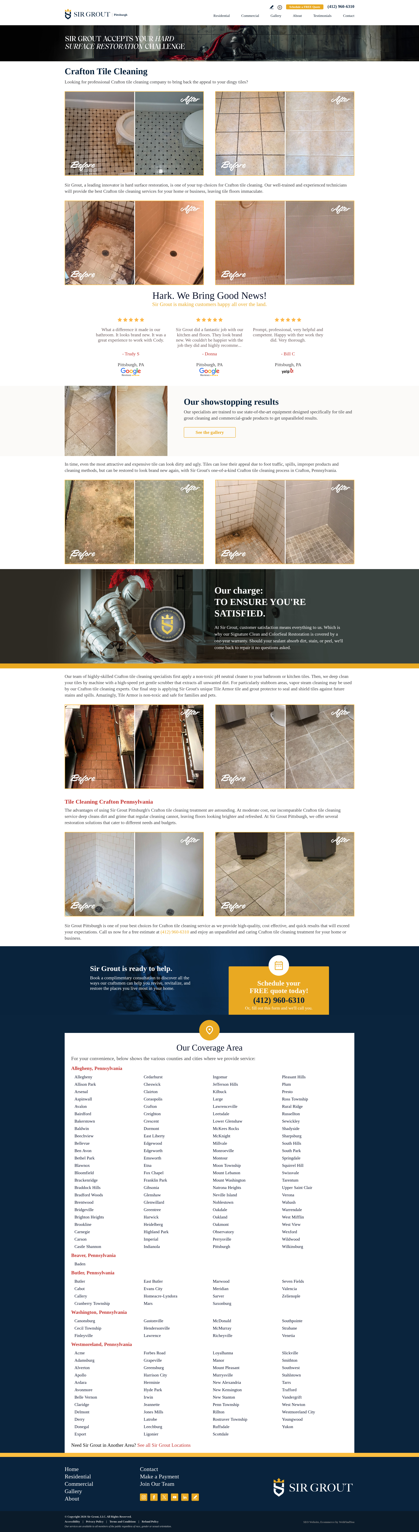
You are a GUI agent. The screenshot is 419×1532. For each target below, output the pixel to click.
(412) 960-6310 (341, 6)
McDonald (222, 1320)
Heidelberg (153, 1224)
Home (72, 1469)
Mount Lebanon (226, 1172)
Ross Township (295, 1099)
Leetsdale (221, 1113)
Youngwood (292, 1419)
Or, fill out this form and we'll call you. (279, 1008)
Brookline (82, 1224)
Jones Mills (153, 1412)
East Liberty (154, 1136)
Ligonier (151, 1434)
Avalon (80, 1106)
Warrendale (292, 1209)
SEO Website (311, 1522)
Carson (80, 1239)
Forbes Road (154, 1353)
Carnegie (82, 1231)
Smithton (289, 1360)
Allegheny (83, 1077)
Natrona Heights (227, 1187)
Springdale (291, 1158)
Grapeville (153, 1360)
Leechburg (153, 1426)
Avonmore (83, 1389)
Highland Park (156, 1231)
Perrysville (222, 1239)
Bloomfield (84, 1172)
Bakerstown (84, 1121)
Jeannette (152, 1404)
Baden (79, 1264)
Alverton (82, 1367)
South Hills (291, 1143)
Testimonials (322, 16)
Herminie (152, 1382)
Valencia (289, 1288)
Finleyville (83, 1335)
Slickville (290, 1353)
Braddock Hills (87, 1187)
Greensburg (154, 1367)
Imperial (151, 1239)
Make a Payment (159, 1476)
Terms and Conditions (122, 1521)
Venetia (288, 1335)
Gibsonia (151, 1187)
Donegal (81, 1426)
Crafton (150, 1106)
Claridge (81, 1404)
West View (291, 1224)
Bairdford (82, 1113)
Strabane (289, 1328)
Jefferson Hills (225, 1084)
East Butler (153, 1281)
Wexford (289, 1231)
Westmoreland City (298, 1412)
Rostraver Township (230, 1419)
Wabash (289, 1202)
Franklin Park (155, 1180)
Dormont (151, 1128)
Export (80, 1434)
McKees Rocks (226, 1128)
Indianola (152, 1246)
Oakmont (221, 1224)
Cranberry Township (92, 1303)
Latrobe (150, 1419)
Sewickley (291, 1121)
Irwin (148, 1397)
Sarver (218, 1296)
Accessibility (72, 1521)
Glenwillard (154, 1202)
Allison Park (85, 1084)
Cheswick (152, 1084)
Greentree (152, 1209)
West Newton (293, 1404)
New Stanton (224, 1397)
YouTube (174, 1497)
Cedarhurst (153, 1077)
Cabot (79, 1288)
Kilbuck (220, 1091)
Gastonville (153, 1320)
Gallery (276, 16)
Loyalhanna (223, 1353)
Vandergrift (292, 1397)
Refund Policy (150, 1521)
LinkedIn (185, 1497)
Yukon (287, 1426)
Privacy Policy (95, 1521)
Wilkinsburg (292, 1246)
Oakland (220, 1217)
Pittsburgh (221, 1246)
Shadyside (291, 1128)
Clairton (151, 1091)
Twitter (164, 1497)
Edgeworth (153, 1150)
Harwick (151, 1217)
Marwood (221, 1281)
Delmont (81, 1412)
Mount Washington (229, 1180)
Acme (79, 1353)
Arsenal (81, 1091)
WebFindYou (346, 1522)
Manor (218, 1360)
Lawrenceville (225, 1106)
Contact (348, 16)
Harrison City (155, 1375)
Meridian (220, 1288)
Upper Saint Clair (297, 1187)
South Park (291, 1150)
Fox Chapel (154, 1172)
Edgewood (153, 1143)
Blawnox (82, 1165)
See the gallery (210, 432)
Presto (287, 1091)
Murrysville (223, 1375)
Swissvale (290, 1172)
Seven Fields (293, 1281)
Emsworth (152, 1158)
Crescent (151, 1121)
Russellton (291, 1113)
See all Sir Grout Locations (164, 1445)
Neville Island (225, 1195)
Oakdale (220, 1209)
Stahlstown (291, 1375)
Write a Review (271, 7)
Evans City (153, 1288)
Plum (286, 1084)
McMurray (222, 1328)
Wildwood (291, 1239)
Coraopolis (153, 1099)
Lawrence (152, 1335)
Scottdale (221, 1434)
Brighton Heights (89, 1217)
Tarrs (286, 1382)
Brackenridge (86, 1180)
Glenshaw (152, 1195)
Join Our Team (157, 1484)
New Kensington (227, 1389)
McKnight (221, 1136)
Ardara (80, 1382)
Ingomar (220, 1077)
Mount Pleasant (226, 1367)
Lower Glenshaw (227, 1121)
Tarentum (290, 1180)
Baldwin (81, 1128)
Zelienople (291, 1296)
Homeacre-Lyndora (160, 1296)
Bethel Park (84, 1158)
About (297, 16)
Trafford (289, 1389)
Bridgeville (84, 1209)
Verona (288, 1195)
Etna (148, 1165)
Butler (79, 1281)
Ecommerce (327, 1522)
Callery (80, 1296)
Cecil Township (87, 1328)
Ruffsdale (221, 1426)
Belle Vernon (85, 1397)
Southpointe (292, 1320)
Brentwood (83, 1202)
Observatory (223, 1231)
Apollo (80, 1375)
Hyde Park (153, 1389)
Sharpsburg (291, 1136)
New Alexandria (227, 1382)
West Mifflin (293, 1217)
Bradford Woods (88, 1195)
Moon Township (227, 1165)
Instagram (143, 1497)
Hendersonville (157, 1328)
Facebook (154, 1497)
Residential (221, 16)
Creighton (152, 1113)
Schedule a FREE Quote (304, 7)
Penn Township (226, 1404)
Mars (148, 1303)
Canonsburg (84, 1320)
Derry (79, 1419)
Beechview (84, 1136)
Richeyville (222, 1335)
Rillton (218, 1412)
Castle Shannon (87, 1246)
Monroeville (223, 1150)
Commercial (250, 16)
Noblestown (223, 1202)
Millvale (220, 1143)
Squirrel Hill (292, 1165)
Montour (220, 1158)
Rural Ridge (292, 1106)
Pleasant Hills (294, 1077)
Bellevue (82, 1143)
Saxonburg (222, 1303)
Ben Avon (82, 1150)
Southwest (291, 1367)
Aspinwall (83, 1099)
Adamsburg (84, 1360)
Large (218, 1099)
